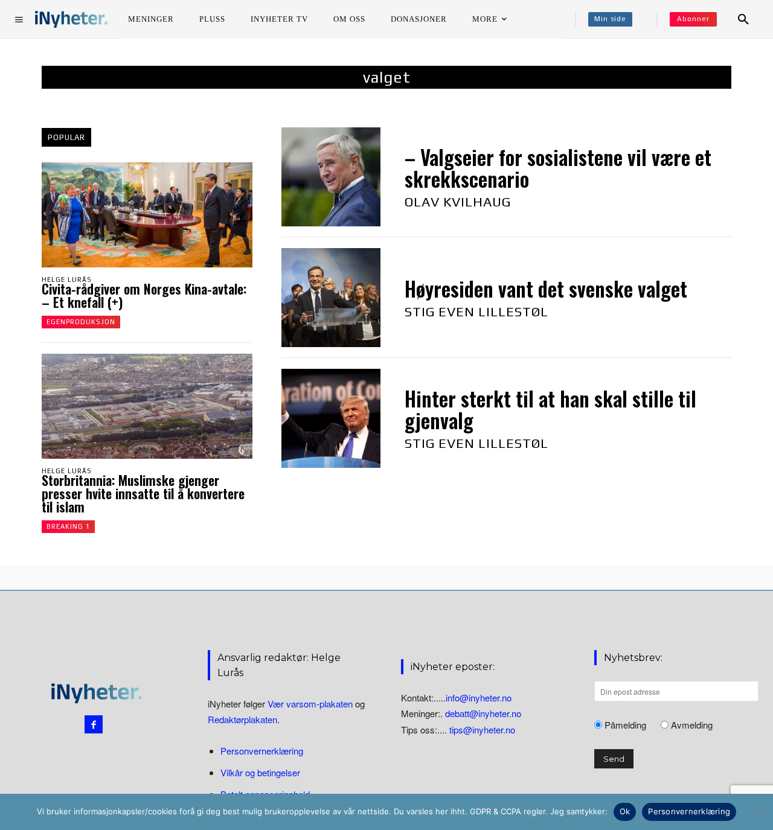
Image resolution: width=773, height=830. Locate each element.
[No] (758, 812)
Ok (625, 811)
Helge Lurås (67, 279)
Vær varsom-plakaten (310, 703)
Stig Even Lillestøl (476, 311)
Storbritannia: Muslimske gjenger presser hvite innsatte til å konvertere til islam (143, 493)
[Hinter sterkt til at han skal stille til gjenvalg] (330, 418)
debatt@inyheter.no (483, 713)
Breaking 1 (68, 526)
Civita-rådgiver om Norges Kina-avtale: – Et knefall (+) (144, 295)
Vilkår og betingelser (260, 772)
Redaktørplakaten (242, 719)
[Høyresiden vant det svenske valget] (330, 297)
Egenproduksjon (81, 321)
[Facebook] (94, 724)
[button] (743, 19)
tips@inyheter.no (482, 729)
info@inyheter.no (479, 697)
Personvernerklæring (261, 750)
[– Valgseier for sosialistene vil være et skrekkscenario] (330, 176)
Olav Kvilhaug (458, 201)
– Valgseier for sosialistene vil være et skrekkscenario (558, 168)
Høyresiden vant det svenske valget (546, 289)
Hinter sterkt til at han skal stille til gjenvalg (550, 409)
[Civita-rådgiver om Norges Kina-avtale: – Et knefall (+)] (147, 214)
